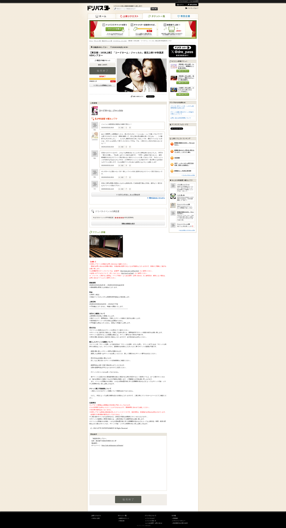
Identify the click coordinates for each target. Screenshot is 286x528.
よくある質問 (194, 1)
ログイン (181, 4)
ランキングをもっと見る (189, 175)
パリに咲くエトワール (183, 184)
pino (95, 188)
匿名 (95, 129)
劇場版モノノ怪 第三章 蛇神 (182, 171)
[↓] (130, 128)
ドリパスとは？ (183, 1)
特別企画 (184, 16)
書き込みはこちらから (157, 198)
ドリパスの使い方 (151, 520)
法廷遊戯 (177, 158)
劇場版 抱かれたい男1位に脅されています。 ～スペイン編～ (184, 151)
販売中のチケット (124, 518)
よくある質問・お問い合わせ (154, 523)
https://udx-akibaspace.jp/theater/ (112, 445)
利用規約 (175, 518)
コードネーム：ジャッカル (111, 110)
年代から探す (96, 518)
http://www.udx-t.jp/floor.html (129, 271)
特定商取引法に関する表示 (180, 523)
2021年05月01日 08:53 (107, 177)
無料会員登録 (193, 4)
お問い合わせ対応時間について (180, 118)
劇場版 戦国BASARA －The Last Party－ (184, 144)
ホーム (101, 16)
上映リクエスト (129, 16)
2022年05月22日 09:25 (107, 127)
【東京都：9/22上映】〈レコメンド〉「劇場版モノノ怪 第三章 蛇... (186, 66)
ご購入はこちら (182, 71)
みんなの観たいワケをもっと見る (187, 230)
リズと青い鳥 (181, 195)
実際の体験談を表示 (128, 223)
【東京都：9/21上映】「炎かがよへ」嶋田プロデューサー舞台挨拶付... (186, 78)
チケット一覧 (157, 16)
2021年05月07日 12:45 (107, 165)
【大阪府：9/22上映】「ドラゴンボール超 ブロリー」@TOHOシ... (186, 89)
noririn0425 (95, 139)
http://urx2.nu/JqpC (127, 273)
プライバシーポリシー (179, 520)
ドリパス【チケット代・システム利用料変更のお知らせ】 (182, 107)
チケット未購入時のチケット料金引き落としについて (182, 113)
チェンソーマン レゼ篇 (183, 204)
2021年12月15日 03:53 (107, 146)
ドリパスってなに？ (192, 8)
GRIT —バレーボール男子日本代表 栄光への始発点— (184, 164)
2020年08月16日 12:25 (107, 188)
